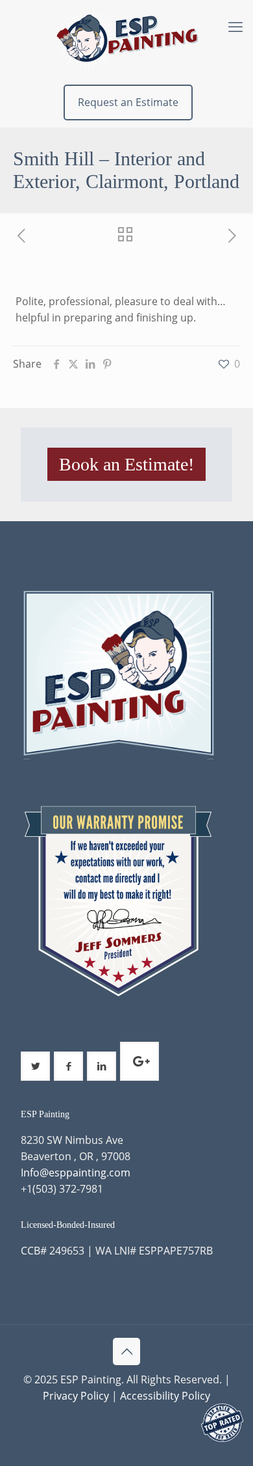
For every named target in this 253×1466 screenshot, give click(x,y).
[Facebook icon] (113, 1418)
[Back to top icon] (126, 1351)
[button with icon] (35, 1066)
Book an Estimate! (126, 464)
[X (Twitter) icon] (127, 1418)
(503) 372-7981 (67, 1189)
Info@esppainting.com (75, 1172)
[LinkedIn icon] (140, 1418)
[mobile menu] (235, 26)
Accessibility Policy (165, 1396)
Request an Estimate (128, 102)
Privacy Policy (76, 1396)
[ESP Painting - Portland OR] (126, 39)
